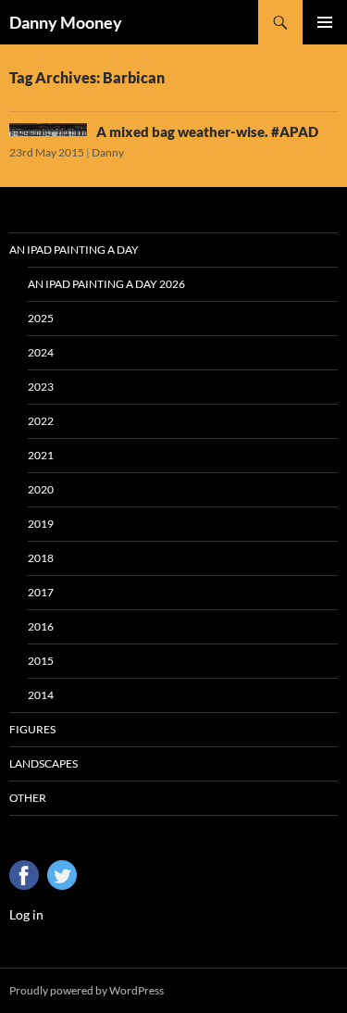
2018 (41, 558)
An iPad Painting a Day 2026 (106, 284)
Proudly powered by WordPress (86, 990)
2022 (41, 421)
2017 (41, 592)
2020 (41, 489)
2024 (41, 352)
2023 (41, 387)
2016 (41, 626)
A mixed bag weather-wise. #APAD (207, 131)
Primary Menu (325, 22)
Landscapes (43, 763)
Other (27, 798)
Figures (32, 729)
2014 (41, 695)
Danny (108, 152)
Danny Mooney (65, 22)
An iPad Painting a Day (74, 249)
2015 (41, 661)
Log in (26, 914)
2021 (41, 455)
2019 (41, 524)
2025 (41, 318)
